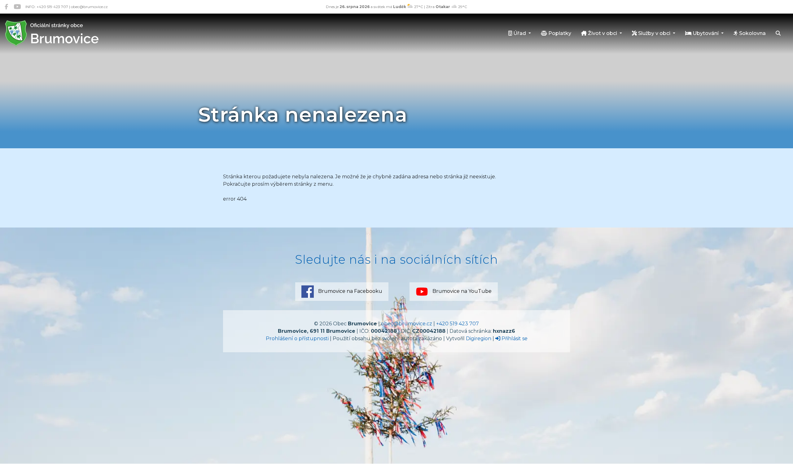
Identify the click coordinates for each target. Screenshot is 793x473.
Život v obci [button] (602, 33)
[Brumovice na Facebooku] (6, 7)
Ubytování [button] (705, 33)
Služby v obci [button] (654, 33)
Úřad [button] (519, 33)
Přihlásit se (514, 338)
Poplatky (559, 33)
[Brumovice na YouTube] (17, 7)
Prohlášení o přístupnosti (297, 338)
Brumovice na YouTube (461, 291)
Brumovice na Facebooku (349, 291)
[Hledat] (778, 33)
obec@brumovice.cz (406, 324)
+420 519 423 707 (457, 324)
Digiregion (478, 338)
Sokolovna (752, 33)
